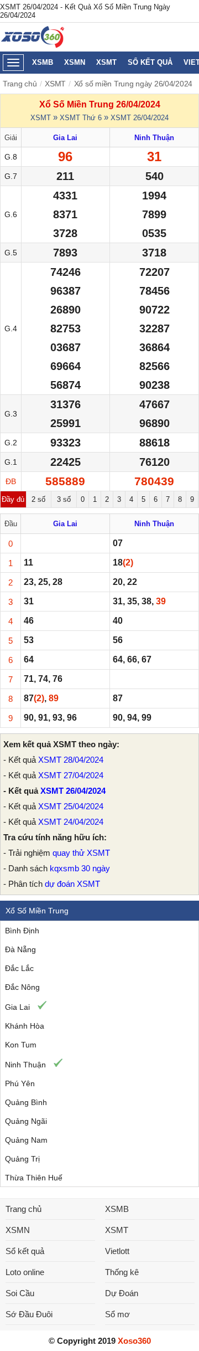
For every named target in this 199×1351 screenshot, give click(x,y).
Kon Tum (20, 1044)
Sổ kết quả (150, 62)
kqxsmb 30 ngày (80, 868)
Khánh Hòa (24, 1025)
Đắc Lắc (19, 968)
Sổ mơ (117, 1314)
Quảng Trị (22, 1158)
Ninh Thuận (25, 1064)
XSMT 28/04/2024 (70, 759)
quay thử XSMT (81, 852)
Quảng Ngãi (26, 1121)
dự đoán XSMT (72, 883)
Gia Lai (17, 1007)
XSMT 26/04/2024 (140, 118)
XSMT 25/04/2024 (70, 806)
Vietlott (117, 1251)
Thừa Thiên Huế (33, 1177)
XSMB (42, 62)
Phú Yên (20, 1083)
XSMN (74, 62)
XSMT (106, 62)
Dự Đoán (121, 1293)
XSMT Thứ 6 (81, 118)
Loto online (25, 1272)
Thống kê (122, 1272)
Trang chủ (20, 83)
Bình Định (22, 930)
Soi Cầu (20, 1293)
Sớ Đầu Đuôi (29, 1314)
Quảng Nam (26, 1140)
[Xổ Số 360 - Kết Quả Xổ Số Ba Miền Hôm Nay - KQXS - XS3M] (33, 45)
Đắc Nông (22, 987)
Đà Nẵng (20, 949)
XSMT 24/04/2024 (70, 821)
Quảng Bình (26, 1102)
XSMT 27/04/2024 (70, 775)
